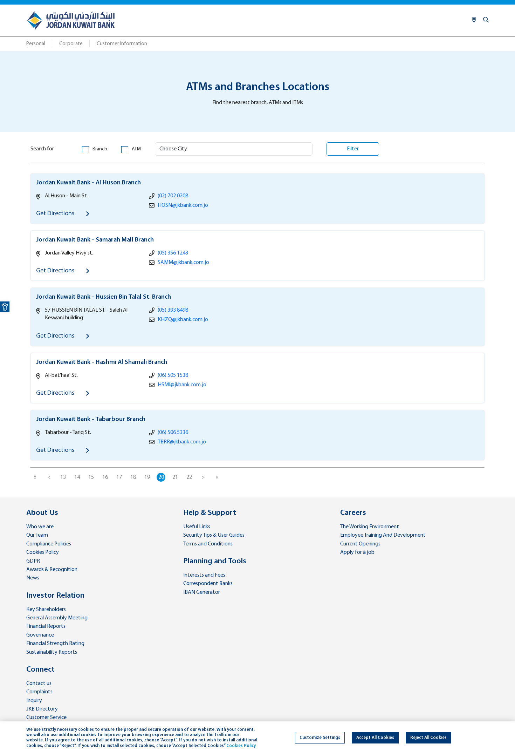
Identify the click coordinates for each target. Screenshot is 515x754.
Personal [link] (35, 44)
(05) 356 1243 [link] (173, 253)
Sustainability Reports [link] (51, 652)
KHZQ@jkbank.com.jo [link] (183, 319)
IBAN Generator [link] (201, 592)
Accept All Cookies (375, 737)
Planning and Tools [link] (214, 561)
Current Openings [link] (360, 544)
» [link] (217, 477)
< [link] (49, 477)
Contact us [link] (39, 683)
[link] (4, 306)
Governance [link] (40, 635)
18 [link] (133, 477)
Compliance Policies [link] (48, 544)
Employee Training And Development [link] (383, 535)
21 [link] (175, 477)
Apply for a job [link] (357, 552)
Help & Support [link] (209, 513)
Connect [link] (40, 670)
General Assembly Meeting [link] (57, 618)
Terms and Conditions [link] (208, 544)
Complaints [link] (39, 692)
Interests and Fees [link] (204, 575)
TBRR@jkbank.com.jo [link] (182, 442)
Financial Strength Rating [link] (55, 643)
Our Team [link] (37, 535)
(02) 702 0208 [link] (173, 196)
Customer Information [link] (122, 44)
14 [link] (77, 477)
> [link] (203, 477)
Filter (353, 149)
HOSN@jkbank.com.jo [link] (183, 205)
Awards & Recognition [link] (51, 569)
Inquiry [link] (34, 701)
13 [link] (63, 477)
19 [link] (147, 477)
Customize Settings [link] (320, 737)
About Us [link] (42, 513)
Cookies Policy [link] (42, 552)
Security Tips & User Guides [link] (214, 535)
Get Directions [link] (56, 213)
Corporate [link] (71, 44)
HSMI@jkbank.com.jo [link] (182, 385)
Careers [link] (353, 513)
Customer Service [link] (46, 717)
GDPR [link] (33, 561)
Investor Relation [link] (55, 596)
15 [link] (91, 477)
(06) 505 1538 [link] (173, 375)
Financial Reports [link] (46, 626)
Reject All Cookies (428, 737)
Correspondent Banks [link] (208, 583)
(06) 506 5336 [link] (173, 432)
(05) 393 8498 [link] (173, 310)
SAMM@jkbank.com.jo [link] (183, 262)
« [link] (35, 477)
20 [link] (161, 477)
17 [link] (119, 477)
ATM (136, 149)
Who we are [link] (40, 527)
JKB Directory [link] (42, 709)
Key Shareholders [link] (46, 609)
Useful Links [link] (196, 527)
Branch (99, 149)
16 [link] (105, 477)
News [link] (32, 578)
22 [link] (189, 477)
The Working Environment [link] (369, 527)
